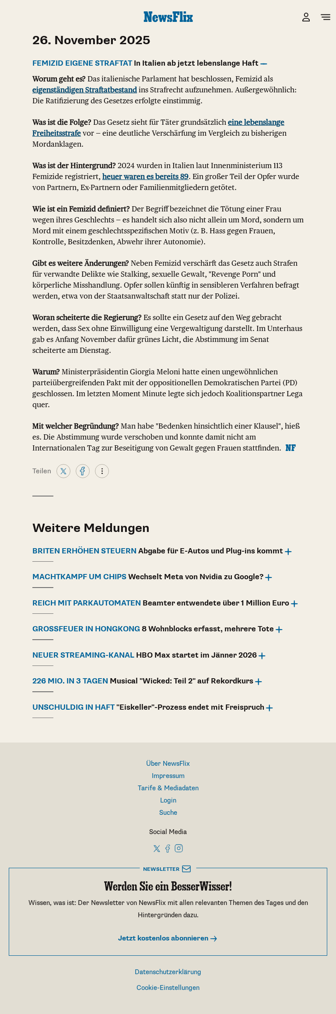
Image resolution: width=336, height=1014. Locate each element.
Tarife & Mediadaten (168, 788)
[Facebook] (83, 470)
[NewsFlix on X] (157, 848)
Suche (168, 813)
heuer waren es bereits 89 (145, 176)
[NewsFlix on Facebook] (168, 848)
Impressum (168, 776)
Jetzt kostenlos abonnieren (164, 938)
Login (168, 800)
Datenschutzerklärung (168, 972)
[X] (63, 470)
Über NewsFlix (168, 764)
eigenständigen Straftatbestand (84, 89)
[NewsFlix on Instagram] (178, 848)
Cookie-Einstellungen (168, 988)
